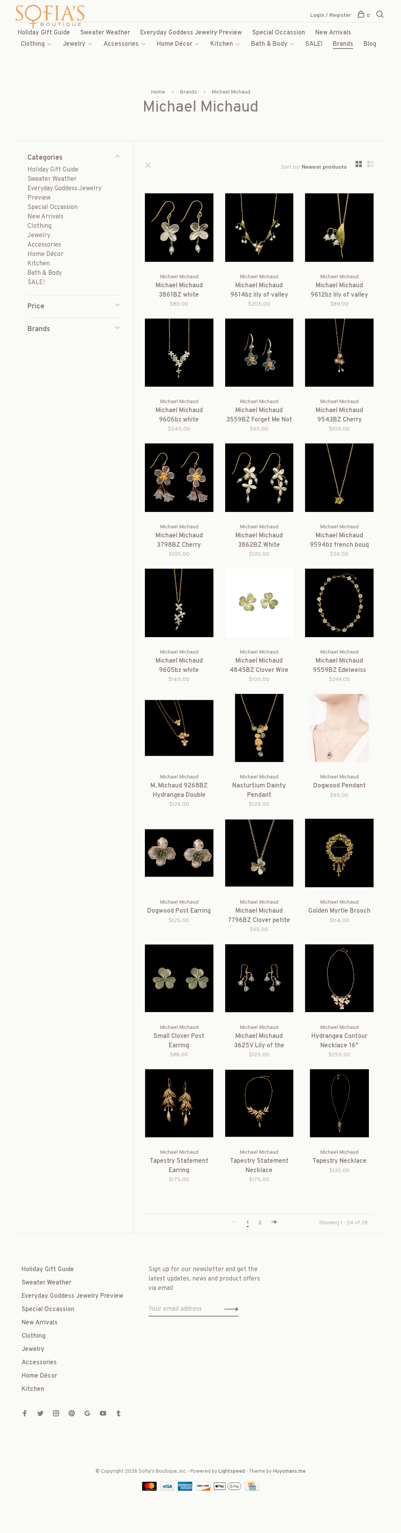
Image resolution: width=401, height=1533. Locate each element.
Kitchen (221, 44)
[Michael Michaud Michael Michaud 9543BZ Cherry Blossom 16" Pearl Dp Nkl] (339, 354)
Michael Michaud (230, 92)
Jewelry (74, 44)
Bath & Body (269, 44)
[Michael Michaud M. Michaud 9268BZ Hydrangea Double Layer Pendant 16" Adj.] (179, 730)
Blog (369, 44)
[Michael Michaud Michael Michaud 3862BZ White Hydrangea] (259, 479)
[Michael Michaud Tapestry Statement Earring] (179, 1105)
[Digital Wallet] (228, 1489)
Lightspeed (232, 1471)
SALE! (314, 44)
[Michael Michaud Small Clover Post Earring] (179, 980)
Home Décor (174, 44)
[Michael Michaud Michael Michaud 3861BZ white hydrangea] (179, 229)
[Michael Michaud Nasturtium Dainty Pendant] (259, 730)
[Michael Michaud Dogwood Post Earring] (179, 854)
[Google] (87, 1414)
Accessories (121, 44)
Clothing (33, 44)
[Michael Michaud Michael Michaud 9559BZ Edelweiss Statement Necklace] (339, 604)
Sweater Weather (105, 33)
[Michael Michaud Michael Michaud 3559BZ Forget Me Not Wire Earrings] (259, 354)
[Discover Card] (204, 1489)
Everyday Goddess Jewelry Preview (191, 33)
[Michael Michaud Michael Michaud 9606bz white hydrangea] (179, 354)
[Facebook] (25, 1414)
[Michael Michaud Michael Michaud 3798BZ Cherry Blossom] (179, 479)
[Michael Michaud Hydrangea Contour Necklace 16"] (339, 980)
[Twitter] (40, 1414)
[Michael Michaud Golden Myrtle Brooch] (339, 854)
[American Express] (186, 1489)
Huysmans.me (289, 1471)
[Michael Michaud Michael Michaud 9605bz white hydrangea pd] (179, 604)
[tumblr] (119, 1414)
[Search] (380, 16)
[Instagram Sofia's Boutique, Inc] (56, 1414)
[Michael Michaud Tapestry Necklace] (339, 1105)
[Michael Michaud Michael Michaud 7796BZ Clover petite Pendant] (259, 854)
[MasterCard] (150, 1489)
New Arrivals (333, 33)
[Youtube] (103, 1414)
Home (158, 92)
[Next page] (274, 1223)
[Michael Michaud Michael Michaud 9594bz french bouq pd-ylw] (339, 479)
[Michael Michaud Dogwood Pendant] (339, 730)
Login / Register (330, 15)
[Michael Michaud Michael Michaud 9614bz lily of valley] (259, 229)
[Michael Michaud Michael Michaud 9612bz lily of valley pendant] (339, 229)
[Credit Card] (252, 1489)
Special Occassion (278, 33)
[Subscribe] (229, 1309)
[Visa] (168, 1489)
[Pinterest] (72, 1414)
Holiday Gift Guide (44, 33)
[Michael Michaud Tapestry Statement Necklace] (259, 1105)
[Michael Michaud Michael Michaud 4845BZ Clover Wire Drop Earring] (259, 604)
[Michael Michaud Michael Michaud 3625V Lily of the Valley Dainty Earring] (259, 980)
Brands (343, 44)
